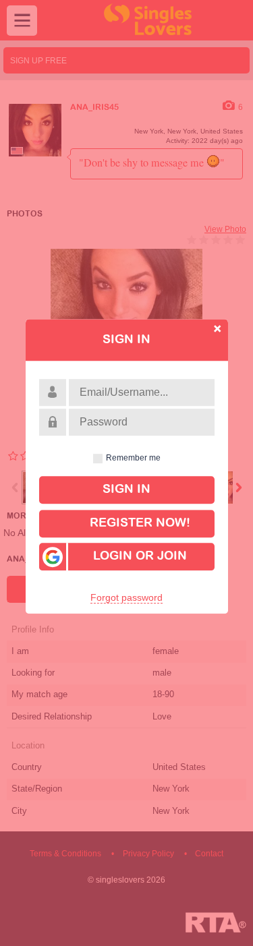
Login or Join (140, 557)
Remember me (133, 458)
